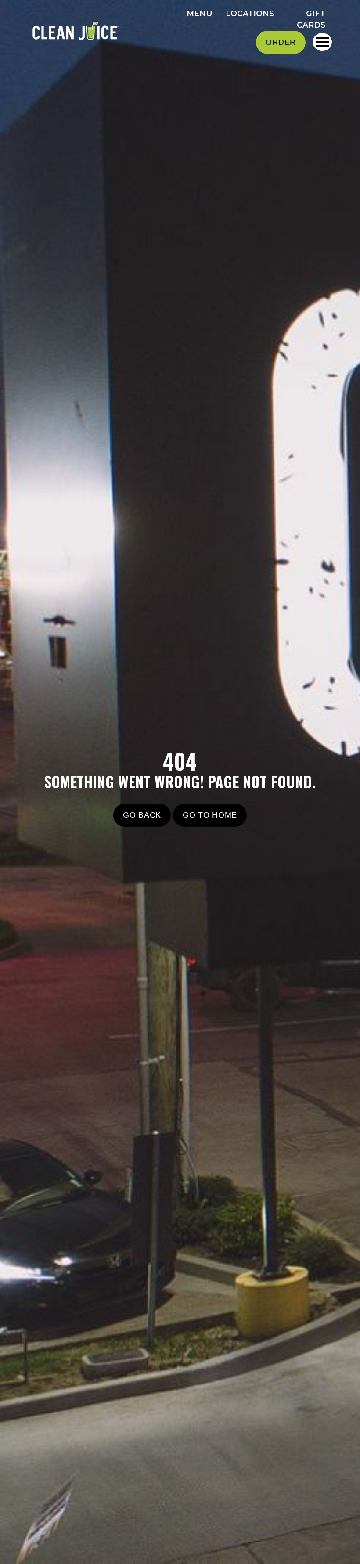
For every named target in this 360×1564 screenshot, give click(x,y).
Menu (199, 13)
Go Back (142, 815)
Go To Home (210, 815)
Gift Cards (311, 19)
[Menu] (322, 42)
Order (281, 42)
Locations (250, 13)
